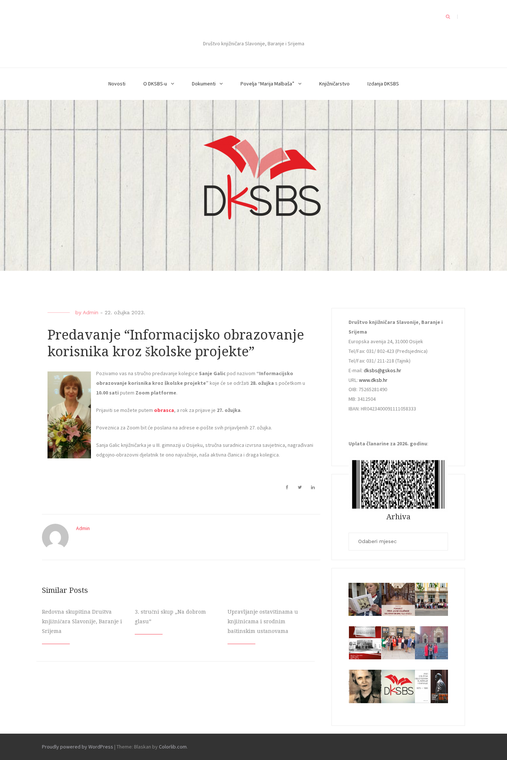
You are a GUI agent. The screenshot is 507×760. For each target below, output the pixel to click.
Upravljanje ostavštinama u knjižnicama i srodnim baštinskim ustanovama (263, 621)
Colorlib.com (173, 746)
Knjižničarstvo (334, 83)
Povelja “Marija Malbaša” (267, 83)
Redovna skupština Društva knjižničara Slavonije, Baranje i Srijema (82, 621)
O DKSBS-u (155, 83)
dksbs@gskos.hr (382, 370)
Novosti (116, 83)
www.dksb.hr (373, 380)
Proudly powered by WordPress (77, 746)
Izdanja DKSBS (383, 83)
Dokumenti (204, 83)
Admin (90, 312)
